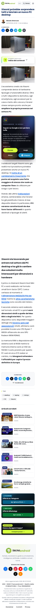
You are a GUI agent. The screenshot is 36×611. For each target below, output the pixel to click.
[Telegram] (15, 30)
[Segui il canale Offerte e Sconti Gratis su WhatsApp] (30, 569)
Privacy (27, 607)
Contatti (19, 607)
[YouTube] (20, 569)
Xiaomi (13, 399)
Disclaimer (9, 607)
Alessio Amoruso (12, 21)
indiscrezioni (24, 194)
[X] (7, 30)
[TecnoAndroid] (9, 3)
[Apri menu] (33, 3)
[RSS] (20, 574)
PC (5, 399)
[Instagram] (16, 569)
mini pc (26, 395)
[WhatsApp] (20, 30)
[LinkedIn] (11, 30)
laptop (17, 395)
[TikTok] (16, 574)
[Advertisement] (18, 223)
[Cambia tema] (19, 3)
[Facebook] (3, 30)
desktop (7, 395)
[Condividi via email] (24, 30)
